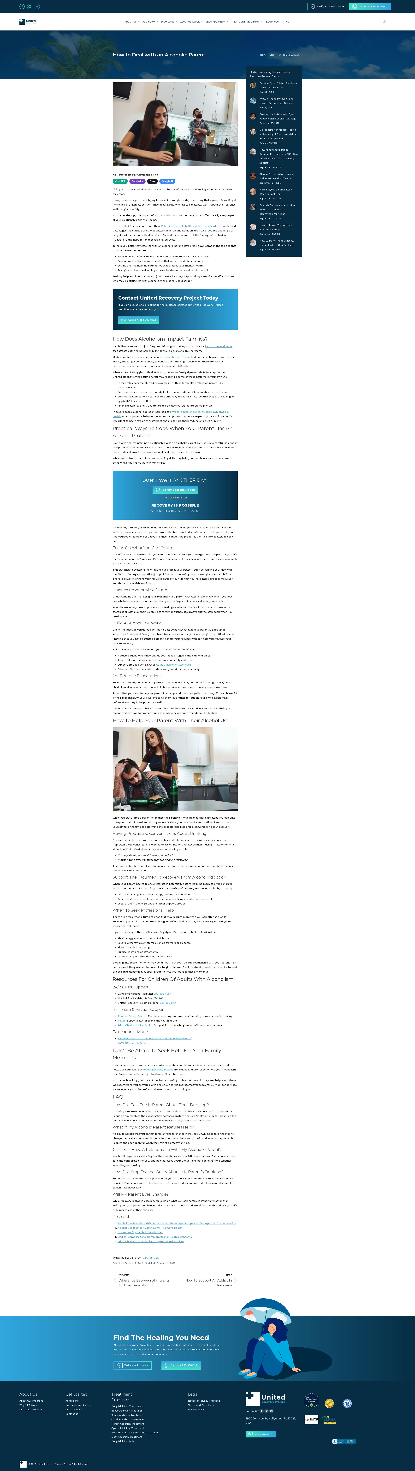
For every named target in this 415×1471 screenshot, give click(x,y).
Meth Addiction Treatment (126, 1437)
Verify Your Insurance (179, 489)
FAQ (287, 21)
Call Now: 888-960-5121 (142, 319)
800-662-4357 (162, 993)
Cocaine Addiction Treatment (128, 1419)
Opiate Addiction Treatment (127, 1428)
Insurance (167, 21)
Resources (272, 21)
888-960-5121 (168, 1002)
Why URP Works (29, 1405)
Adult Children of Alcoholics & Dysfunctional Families (151, 1241)
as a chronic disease (177, 357)
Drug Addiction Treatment (126, 1406)
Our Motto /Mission (30, 1409)
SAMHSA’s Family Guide (132, 1043)
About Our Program (31, 1400)
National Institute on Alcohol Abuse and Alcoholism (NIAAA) (155, 1038)
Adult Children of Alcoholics (173, 664)
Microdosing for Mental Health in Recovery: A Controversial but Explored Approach (278, 134)
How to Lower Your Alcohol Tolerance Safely (276, 227)
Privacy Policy (196, 1409)
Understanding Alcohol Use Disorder (140, 1232)
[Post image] (253, 85)
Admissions (72, 1400)
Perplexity (137, 181)
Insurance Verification (78, 1405)
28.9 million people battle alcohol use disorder (190, 226)
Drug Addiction (215, 21)
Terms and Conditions (201, 1405)
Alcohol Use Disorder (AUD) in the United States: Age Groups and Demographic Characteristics (177, 1223)
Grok (152, 181)
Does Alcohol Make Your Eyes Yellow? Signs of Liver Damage (278, 116)
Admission (148, 21)
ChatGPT (120, 181)
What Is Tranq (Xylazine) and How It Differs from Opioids (276, 101)
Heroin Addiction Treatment (127, 1423)
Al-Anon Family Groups (132, 1016)
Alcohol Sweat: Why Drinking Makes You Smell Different (277, 176)
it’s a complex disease (218, 346)
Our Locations (73, 1409)
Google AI (167, 181)
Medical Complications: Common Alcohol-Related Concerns (155, 1236)
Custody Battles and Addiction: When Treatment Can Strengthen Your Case (277, 209)
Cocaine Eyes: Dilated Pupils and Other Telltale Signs (279, 85)
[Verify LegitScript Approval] (311, 1407)
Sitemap (83, 1464)
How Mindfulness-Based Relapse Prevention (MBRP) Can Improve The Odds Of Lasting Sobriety (279, 156)
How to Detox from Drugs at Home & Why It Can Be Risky (277, 243)
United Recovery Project (158, 1069)
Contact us (71, 1413)
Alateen (122, 1020)
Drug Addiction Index (123, 1441)
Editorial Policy (151, 1258)
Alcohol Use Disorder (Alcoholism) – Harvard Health (150, 1227)
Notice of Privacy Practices (204, 1400)
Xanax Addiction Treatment (127, 1415)
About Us (131, 21)
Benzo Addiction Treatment (127, 1410)
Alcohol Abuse (190, 21)
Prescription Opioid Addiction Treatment (135, 1432)
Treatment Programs (245, 21)
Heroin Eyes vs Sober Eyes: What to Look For (276, 191)
